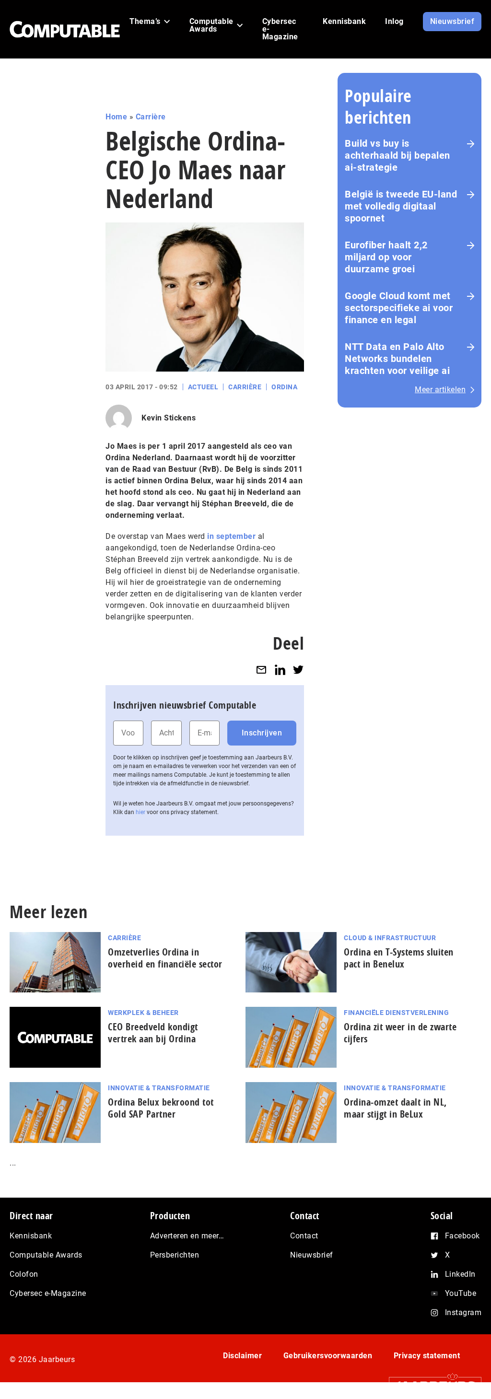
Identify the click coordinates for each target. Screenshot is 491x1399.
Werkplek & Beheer (143, 1012)
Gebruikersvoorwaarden (328, 1355)
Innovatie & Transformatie (159, 1088)
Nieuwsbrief (311, 1254)
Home (116, 116)
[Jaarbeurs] (430, 1385)
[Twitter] (298, 670)
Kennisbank (31, 1235)
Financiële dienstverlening (396, 1012)
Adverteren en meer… (187, 1235)
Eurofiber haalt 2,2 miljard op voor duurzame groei (386, 257)
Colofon (24, 1274)
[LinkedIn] (280, 670)
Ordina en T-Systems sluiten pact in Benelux (399, 957)
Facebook (462, 1235)
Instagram (463, 1312)
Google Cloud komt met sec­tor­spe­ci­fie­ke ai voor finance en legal (399, 308)
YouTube (461, 1293)
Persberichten (174, 1254)
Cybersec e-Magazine (48, 1293)
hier (140, 812)
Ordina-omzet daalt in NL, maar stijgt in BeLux (395, 1108)
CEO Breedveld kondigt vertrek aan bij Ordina (153, 1032)
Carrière (151, 116)
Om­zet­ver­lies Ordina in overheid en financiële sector (165, 957)
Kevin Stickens (168, 417)
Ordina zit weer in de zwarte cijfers (400, 1032)
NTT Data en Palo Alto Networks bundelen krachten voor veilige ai (397, 358)
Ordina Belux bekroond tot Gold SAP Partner (161, 1108)
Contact (304, 1235)
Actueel (203, 387)
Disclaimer (242, 1355)
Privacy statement (427, 1355)
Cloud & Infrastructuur (390, 938)
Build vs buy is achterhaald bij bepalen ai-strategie (397, 155)
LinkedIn (460, 1274)
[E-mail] (261, 670)
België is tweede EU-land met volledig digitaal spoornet (401, 206)
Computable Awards (46, 1254)
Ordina (284, 387)
